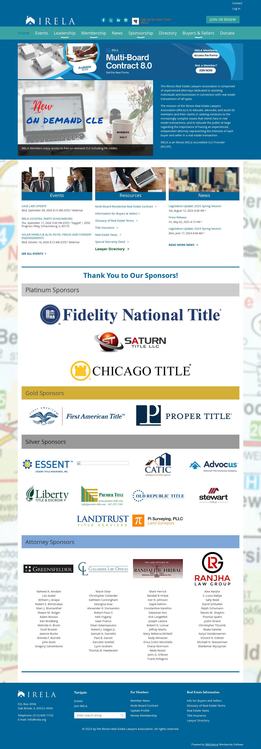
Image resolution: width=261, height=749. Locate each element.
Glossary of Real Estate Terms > (116, 220)
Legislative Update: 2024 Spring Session (195, 228)
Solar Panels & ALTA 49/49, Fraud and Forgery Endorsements (57, 236)
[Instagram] (125, 20)
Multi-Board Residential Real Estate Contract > (126, 206)
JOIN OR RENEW (223, 19)
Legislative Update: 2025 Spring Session (195, 206)
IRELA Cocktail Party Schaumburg (47, 218)
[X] (111, 20)
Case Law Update (34, 206)
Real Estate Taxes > (108, 234)
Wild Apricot (211, 744)
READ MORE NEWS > (183, 245)
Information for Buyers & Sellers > (117, 213)
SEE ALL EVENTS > (34, 254)
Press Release (177, 217)
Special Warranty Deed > (112, 242)
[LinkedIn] (118, 20)
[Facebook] (103, 20)
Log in (236, 8)
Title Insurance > (106, 227)
